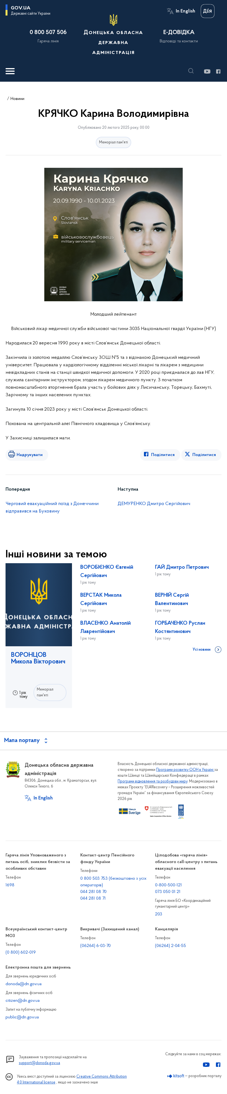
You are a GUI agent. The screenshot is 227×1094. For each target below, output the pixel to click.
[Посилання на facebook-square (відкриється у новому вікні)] (218, 71)
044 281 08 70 (93, 892)
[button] (192, 71)
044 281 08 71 (93, 898)
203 (158, 914)
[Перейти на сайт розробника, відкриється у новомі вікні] (176, 1076)
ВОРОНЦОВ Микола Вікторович (38, 658)
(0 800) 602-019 (21, 952)
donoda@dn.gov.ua (24, 984)
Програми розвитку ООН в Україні (185, 770)
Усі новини (201, 650)
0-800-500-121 (168, 885)
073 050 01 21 (167, 892)
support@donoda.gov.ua (39, 1063)
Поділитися (163, 455)
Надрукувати (30, 455)
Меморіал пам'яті (113, 142)
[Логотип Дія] (208, 11)
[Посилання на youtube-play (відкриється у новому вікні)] (206, 71)
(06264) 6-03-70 (95, 946)
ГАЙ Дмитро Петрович (182, 567)
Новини (17, 99)
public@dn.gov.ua (22, 1017)
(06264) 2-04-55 (170, 946)
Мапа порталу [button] (22, 741)
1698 (10, 885)
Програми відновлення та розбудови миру (152, 781)
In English (185, 11)
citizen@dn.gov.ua (23, 1000)
